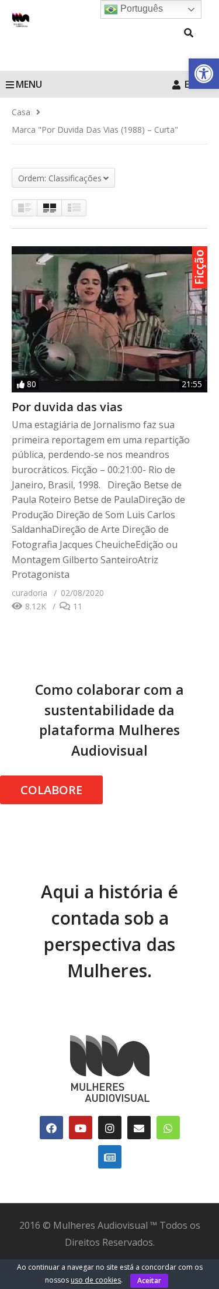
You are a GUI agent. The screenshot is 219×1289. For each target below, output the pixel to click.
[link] (204, 73)
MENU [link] (29, 84)
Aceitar (149, 1280)
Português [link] (140, 8)
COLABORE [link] (51, 790)
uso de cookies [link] (96, 1280)
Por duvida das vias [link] (67, 407)
